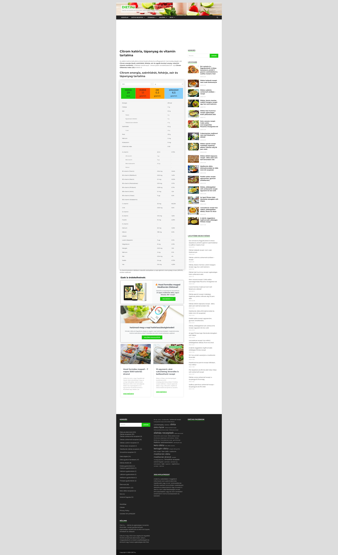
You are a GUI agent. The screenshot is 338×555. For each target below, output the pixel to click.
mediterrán (172, 451)
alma (159, 419)
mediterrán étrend (162, 457)
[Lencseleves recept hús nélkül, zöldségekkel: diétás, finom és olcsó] (193, 208)
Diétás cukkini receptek (128, 443)
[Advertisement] (169, 32)
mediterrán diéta (162, 454)
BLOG (171, 17)
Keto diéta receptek (127, 491)
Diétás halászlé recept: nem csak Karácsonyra (208, 81)
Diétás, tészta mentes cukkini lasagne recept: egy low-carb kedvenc (208, 102)
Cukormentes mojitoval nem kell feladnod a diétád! (209, 135)
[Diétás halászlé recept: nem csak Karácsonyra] (193, 80)
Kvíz (121, 494)
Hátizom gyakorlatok (127, 471)
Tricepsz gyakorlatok (127, 481)
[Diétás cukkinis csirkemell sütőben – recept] (193, 90)
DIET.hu (128, 7)
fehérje (177, 438)
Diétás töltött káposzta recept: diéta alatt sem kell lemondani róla (208, 157)
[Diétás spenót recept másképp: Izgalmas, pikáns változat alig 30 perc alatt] (193, 144)
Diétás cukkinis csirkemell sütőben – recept (208, 92)
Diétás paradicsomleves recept (161, 430)
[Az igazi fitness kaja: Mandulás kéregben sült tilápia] (193, 197)
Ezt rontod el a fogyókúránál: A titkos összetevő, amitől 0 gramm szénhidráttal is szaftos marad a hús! (208, 70)
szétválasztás (157, 464)
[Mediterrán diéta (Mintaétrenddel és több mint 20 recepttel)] (193, 166)
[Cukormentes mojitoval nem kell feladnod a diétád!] (193, 133)
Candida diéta (165, 419)
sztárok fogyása (158, 462)
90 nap (155, 419)
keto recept (157, 451)
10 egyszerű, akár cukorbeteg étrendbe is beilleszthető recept (167, 371)
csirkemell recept (175, 419)
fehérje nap (157, 440)
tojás (163, 464)
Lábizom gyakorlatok (127, 474)
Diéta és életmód (126, 432)
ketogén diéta (161, 448)
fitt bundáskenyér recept (166, 440)
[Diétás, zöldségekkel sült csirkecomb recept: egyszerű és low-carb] (193, 187)
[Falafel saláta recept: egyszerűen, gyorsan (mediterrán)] (193, 177)
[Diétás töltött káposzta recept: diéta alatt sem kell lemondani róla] (193, 156)
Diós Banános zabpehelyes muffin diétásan (164, 438)
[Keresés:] (203, 56)
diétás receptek (164, 432)
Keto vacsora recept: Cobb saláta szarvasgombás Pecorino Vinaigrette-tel (209, 123)
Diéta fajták (124, 456)
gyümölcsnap (176, 440)
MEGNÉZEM (128, 394)
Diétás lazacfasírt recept (170, 427)
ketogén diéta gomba (174, 449)
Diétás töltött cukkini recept (160, 436)
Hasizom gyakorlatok (127, 468)
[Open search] (217, 18)
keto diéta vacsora (170, 445)
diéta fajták (159, 427)
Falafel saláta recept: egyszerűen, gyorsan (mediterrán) (208, 178)
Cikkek (122, 507)
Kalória (162, 17)
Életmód (123, 484)
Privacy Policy (124, 510)
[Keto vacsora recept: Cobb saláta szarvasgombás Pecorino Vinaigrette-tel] (193, 121)
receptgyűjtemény (159, 459)
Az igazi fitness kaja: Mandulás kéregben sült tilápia (209, 199)
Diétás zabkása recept (173, 436)
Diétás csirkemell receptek (129, 439)
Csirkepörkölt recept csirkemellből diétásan (164, 421)
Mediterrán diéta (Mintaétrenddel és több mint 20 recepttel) (209, 168)
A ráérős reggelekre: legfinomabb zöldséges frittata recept (208, 220)
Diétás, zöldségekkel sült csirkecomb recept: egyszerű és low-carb (209, 189)
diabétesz (166, 424)
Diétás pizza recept (173, 430)
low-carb (165, 451)
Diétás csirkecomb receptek (130, 436)
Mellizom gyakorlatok (127, 477)
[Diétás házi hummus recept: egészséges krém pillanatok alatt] (193, 111)
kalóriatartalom (125, 487)
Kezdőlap (124, 17)
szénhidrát (167, 462)
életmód (161, 466)
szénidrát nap (174, 462)
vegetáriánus (175, 464)
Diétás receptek (137, 17)
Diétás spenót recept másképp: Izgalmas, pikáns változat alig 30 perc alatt (208, 146)
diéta (173, 424)
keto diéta (159, 445)
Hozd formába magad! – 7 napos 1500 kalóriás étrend (135, 371)
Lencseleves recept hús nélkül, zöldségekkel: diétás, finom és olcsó (209, 209)
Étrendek (151, 17)
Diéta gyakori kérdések (128, 459)
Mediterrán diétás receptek (129, 449)
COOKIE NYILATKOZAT (127, 514)
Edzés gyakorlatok (126, 466)
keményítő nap (178, 442)
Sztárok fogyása (125, 497)
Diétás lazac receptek (127, 446)
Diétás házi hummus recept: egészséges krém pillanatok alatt (208, 112)
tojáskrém (168, 464)
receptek (174, 457)
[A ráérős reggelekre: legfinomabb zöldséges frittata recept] (193, 218)
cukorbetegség (159, 425)
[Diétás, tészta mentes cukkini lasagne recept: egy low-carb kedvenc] (193, 100)
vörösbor (156, 466)
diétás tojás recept (178, 433)
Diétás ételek (124, 463)
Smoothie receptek (127, 452)
